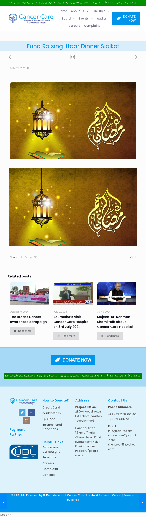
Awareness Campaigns (51, 449)
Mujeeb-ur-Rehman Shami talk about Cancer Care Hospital (115, 322)
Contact (48, 475)
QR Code (48, 419)
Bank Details (51, 413)
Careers (48, 463)
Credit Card (51, 407)
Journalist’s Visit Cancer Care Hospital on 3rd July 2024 (71, 322)
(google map (84, 421)
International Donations (52, 427)
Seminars (49, 457)
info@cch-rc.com (120, 431)
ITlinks (75, 500)
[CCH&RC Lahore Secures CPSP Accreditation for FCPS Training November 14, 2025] (3, 501)
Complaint (50, 469)
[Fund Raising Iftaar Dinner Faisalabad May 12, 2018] (142, 501)
